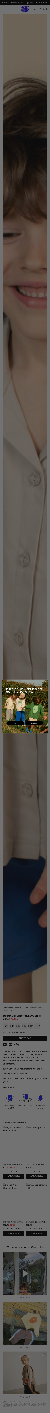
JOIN (15, 723)
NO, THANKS (34, 723)
